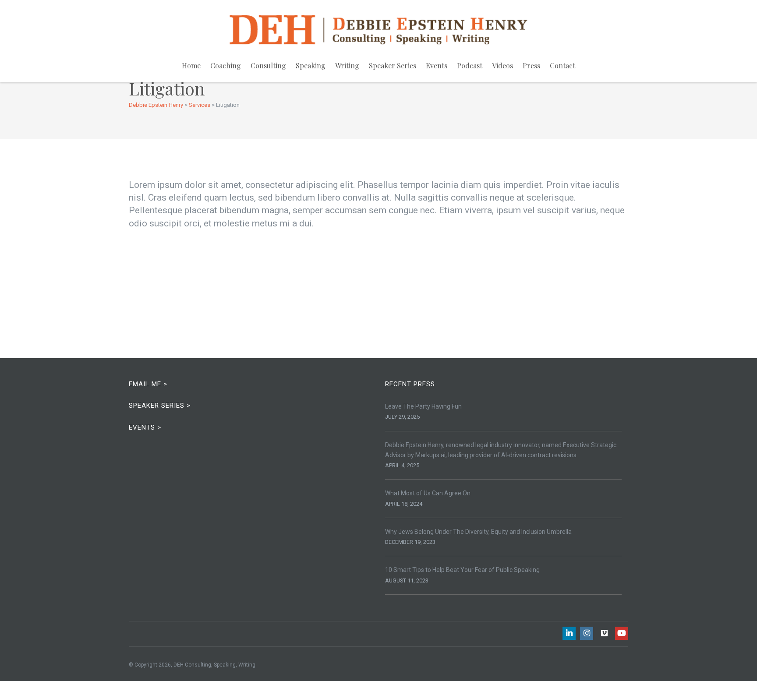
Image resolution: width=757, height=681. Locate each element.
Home (191, 65)
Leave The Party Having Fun (423, 406)
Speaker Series (392, 65)
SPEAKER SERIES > (160, 405)
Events (436, 65)
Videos (502, 65)
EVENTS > (145, 427)
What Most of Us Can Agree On (427, 493)
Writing (347, 65)
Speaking (310, 65)
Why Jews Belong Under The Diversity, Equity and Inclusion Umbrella (478, 531)
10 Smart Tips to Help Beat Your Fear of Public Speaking (462, 569)
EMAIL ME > (148, 384)
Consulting (268, 65)
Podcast (469, 65)
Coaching (225, 65)
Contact (562, 65)
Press (531, 65)
